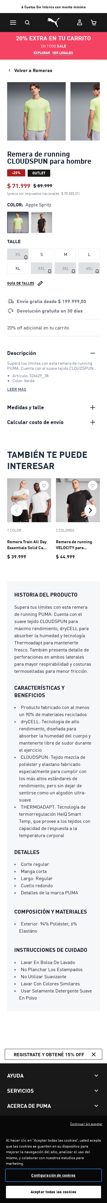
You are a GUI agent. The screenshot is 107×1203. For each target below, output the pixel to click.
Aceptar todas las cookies (53, 1191)
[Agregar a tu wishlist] (44, 485)
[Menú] (13, 22)
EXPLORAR (42, 53)
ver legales (62, 53)
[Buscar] (27, 22)
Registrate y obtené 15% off (49, 1054)
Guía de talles (20, 283)
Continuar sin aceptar (86, 1124)
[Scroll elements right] (90, 510)
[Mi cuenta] (80, 22)
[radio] (18, 222)
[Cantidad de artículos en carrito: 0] (94, 22)
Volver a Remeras (33, 70)
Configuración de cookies (53, 1175)
